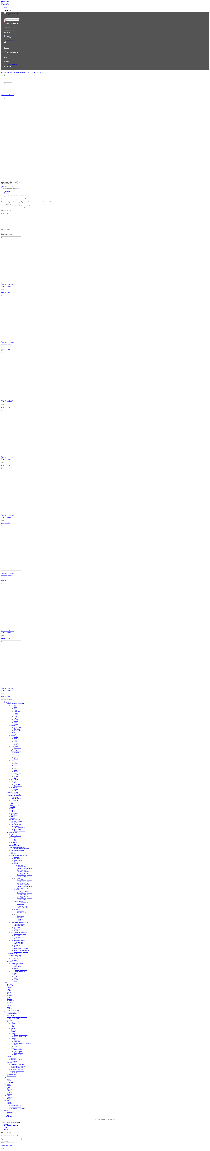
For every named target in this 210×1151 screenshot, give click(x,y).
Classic (16, 973)
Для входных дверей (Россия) (19, 922)
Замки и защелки (19, 901)
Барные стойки (11, 1074)
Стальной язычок (22, 907)
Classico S (16, 714)
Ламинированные (15, 773)
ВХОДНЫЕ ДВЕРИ (13, 805)
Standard (16, 752)
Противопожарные (16, 821)
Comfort (16, 755)
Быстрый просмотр (6, 286)
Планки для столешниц (21, 1035)
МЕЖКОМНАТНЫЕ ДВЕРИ (24, 72)
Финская (16, 857)
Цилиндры (17, 909)
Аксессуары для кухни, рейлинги (17, 1017)
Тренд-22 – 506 (5, 638)
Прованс (10, 994)
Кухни (5, 982)
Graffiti (16, 759)
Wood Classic (18, 782)
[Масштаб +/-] (3, 1148)
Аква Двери (14, 822)
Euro (15, 754)
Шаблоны (13, 1030)
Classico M (17, 724)
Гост (15, 778)
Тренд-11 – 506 (5, 465)
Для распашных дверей (21, 948)
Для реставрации (15, 798)
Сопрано (10, 1082)
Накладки (17, 878)
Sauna (15, 749)
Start (15, 766)
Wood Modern (18, 786)
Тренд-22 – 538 (5, 696)
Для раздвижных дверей (17, 847)
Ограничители (18, 860)
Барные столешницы (16, 1067)
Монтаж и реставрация (14, 795)
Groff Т (12, 808)
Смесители (10, 1015)
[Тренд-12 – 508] (8, 90)
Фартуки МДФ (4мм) (13, 1018)
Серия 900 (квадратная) (24, 875)
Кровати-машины (15, 1107)
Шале (9, 990)
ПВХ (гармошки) (15, 960)
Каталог (6, 18)
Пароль (3, 1139)
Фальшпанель (11, 1076)
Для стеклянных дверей (17, 940)
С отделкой (17, 729)
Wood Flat (17, 784)
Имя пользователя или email (9, 1136)
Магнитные (20, 904)
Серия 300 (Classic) (23, 870)
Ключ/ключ (20, 911)
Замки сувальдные (19, 925)
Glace (15, 738)
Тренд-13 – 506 (5, 407)
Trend (41, 72)
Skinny (15, 757)
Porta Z (16, 713)
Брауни (9, 1004)
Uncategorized (8, 1116)
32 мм (15, 1072)
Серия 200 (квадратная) (24, 868)
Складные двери (12, 953)
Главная (3, 72)
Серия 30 (16, 776)
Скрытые (20, 921)
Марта (9, 1085)
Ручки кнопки (18, 1051)
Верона (9, 995)
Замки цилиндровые (20, 924)
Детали (6, 193)
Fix (15, 762)
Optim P (12, 811)
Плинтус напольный (16, 963)
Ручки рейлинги (18, 1053)
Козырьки (13, 853)
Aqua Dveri (17, 711)
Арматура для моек (16, 1059)
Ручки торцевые (19, 1049)
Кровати (9, 1103)
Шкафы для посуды (13, 1010)
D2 (8, 1113)
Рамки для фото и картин (17, 971)
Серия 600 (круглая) (23, 873)
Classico (16, 789)
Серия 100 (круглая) (23, 876)
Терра (9, 987)
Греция (9, 1008)
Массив (12, 725)
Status (15, 770)
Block (15, 722)
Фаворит (9, 1112)
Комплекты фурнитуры (21, 952)
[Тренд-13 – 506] (8, 82)
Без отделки (17, 730)
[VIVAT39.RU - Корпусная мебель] (5, 3)
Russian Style (14, 813)
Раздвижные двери (13, 792)
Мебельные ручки (15, 1048)
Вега (8, 1007)
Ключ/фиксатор (21, 912)
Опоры (12, 1031)
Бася (8, 1079)
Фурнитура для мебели (14, 1022)
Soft (15, 708)
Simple (16, 719)
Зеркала (9, 1020)
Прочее (16, 863)
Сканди (9, 984)
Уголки (16, 1044)
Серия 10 (16, 774)
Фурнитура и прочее (13, 845)
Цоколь (12, 1028)
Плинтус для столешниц (17, 1066)
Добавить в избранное (7, 95)
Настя (9, 1005)
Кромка (16, 1046)
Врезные (19, 917)
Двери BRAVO (11, 72)
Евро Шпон (13, 787)
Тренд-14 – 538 (5, 350)
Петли (15, 914)
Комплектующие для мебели (12, 1012)
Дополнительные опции (17, 1108)
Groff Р (12, 807)
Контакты (7, 32)
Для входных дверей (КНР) (18, 932)
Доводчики (17, 858)
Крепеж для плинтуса (20, 970)
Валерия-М (10, 1000)
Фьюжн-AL (10, 986)
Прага (9, 997)
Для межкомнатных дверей (18, 855)
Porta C (16, 721)
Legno (15, 718)
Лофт (8, 989)
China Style (13, 815)
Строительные (14, 826)
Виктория (10, 1002)
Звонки (12, 852)
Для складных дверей (17, 850)
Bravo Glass (17, 748)
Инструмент (14, 800)
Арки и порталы (12, 832)
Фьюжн (9, 992)
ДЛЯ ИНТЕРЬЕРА (12, 961)
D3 (8, 1115)
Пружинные (20, 919)
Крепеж (12, 802)
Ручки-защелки (21, 866)
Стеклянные (14, 746)
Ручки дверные (18, 865)
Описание (7, 191)
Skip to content (5, 1)
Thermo (12, 816)
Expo (15, 976)
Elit (15, 781)
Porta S (12, 818)
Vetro (15, 707)
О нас (5, 27)
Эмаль (12, 760)
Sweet (15, 744)
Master (16, 737)
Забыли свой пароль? (7, 1145)
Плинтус (16, 1040)
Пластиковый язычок (23, 906)
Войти (2, 1142)
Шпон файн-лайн (15, 751)
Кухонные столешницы (17, 1069)
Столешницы (11, 1062)
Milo (15, 978)
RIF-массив (17, 727)
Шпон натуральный (16, 779)
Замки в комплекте (22, 902)
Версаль (9, 999)
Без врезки (20, 916)
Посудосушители (12, 1013)
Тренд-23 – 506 (5, 523)
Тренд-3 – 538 (5, 580)
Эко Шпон (13, 705)
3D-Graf (36, 72)
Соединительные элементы (22, 1043)
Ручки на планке (19, 937)
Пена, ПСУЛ (14, 797)
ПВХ (11, 765)
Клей (11, 803)
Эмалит (12, 732)
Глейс (9, 1087)
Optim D (12, 810)
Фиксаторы (17, 889)
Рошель (9, 1094)
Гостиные (7, 1084)
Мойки (9, 1056)
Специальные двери (13, 819)
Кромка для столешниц (17, 1071)
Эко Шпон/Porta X (15, 957)
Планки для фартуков (20, 1036)
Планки (12, 1033)
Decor (15, 974)
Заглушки (17, 1041)
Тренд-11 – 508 (5, 292)
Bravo (15, 839)
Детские (6, 1100)
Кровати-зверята (15, 1105)
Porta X (16, 710)
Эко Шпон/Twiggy (15, 794)
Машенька (10, 1097)
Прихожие (7, 1095)
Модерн (9, 1089)
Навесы (12, 1023)
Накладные (13, 1061)
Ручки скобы (17, 1054)
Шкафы (6, 1110)
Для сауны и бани (15, 824)
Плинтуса (13, 1038)
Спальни (6, 1077)
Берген (9, 1092)
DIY (15, 840)
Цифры (16, 862)
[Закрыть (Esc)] (1, 1148)
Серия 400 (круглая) (23, 871)
